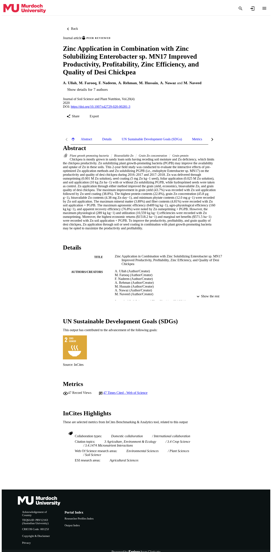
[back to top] (73, 139)
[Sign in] (252, 8)
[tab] (86, 139)
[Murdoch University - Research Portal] (24, 8)
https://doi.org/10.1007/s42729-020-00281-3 (100, 106)
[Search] (240, 8)
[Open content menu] (264, 8)
